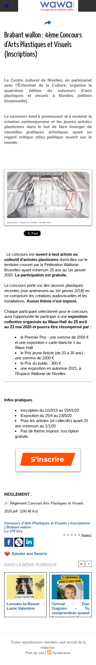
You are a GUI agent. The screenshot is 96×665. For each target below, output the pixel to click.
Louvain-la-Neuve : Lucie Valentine (25, 606)
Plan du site (35, 653)
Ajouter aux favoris (29, 553)
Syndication (62, 653)
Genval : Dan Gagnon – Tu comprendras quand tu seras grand (70, 608)
